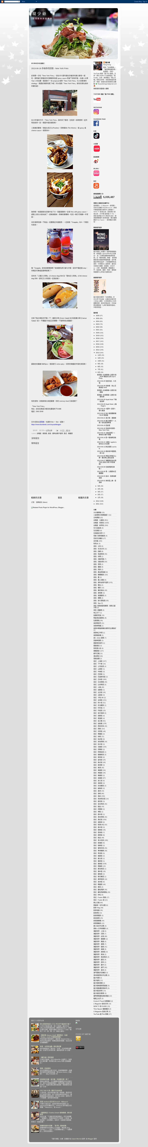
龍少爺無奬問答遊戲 (100, 985)
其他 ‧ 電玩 (97, 585)
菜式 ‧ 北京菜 (98, 692)
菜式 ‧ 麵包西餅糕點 (100, 892)
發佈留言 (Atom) (41, 502)
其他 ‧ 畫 (96, 577)
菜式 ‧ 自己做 (98, 721)
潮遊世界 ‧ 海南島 (99, 952)
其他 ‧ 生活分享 (99, 549)
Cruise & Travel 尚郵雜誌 (102, 1001)
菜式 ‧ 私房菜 (98, 739)
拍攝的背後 (97, 615)
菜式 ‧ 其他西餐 (99, 741)
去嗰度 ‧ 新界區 (99, 525)
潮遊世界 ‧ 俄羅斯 (99, 939)
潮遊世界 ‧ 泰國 (99, 949)
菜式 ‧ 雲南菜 (98, 832)
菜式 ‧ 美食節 (98, 765)
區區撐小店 (97, 648)
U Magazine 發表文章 (101, 1011)
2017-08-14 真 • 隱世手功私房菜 (51, 1090)
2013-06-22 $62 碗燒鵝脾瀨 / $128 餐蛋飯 (106, 414)
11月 (99, 358)
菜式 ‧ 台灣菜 (98, 700)
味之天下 (97, 613)
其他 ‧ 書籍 (97, 567)
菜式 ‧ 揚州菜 (98, 814)
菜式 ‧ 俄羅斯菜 (99, 754)
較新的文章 (36, 498)
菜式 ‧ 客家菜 (98, 757)
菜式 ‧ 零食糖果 (99, 850)
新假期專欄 (97, 921)
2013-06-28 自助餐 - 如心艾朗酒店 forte (106, 386)
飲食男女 (97, 913)
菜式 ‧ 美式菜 (98, 762)
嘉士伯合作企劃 (99, 926)
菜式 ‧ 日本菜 (98, 679)
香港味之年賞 (98, 633)
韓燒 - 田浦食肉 (45, 1068)
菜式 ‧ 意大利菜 (99, 840)
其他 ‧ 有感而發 (99, 554)
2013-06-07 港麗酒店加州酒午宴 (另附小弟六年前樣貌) (106, 462)
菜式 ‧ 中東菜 (98, 671)
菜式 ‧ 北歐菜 (98, 695)
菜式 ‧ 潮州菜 (98, 871)
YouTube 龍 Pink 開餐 (101, 1014)
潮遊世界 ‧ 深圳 (99, 962)
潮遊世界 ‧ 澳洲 (99, 970)
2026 (98, 315)
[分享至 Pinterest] (69, 430)
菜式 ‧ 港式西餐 (99, 817)
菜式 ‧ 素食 (97, 791)
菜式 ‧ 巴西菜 (98, 674)
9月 (99, 364)
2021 (98, 330)
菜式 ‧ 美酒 (97, 767)
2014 (98, 350)
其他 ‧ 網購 (97, 598)
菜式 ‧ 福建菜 (98, 856)
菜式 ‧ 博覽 (97, 812)
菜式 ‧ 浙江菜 (98, 780)
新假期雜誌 (97, 923)
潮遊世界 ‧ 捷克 (99, 959)
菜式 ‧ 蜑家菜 (98, 861)
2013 (98, 352)
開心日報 (97, 902)
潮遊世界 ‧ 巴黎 (99, 934)
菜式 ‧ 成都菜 (98, 716)
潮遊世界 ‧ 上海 (99, 931)
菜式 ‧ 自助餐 (98, 723)
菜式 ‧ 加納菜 (98, 690)
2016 (98, 344)
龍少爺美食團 (98, 983)
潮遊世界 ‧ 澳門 (99, 967)
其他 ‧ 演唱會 (98, 593)
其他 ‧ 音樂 (97, 564)
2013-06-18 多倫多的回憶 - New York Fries (106, 429)
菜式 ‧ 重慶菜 (98, 775)
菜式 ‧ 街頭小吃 (99, 824)
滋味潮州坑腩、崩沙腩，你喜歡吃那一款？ (54, 1079)
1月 (99, 497)
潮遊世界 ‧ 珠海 (99, 954)
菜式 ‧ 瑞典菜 (98, 845)
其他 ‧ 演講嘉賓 (99, 595)
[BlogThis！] (63, 430)
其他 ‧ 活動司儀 (99, 559)
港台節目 (97, 656)
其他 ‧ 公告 (97, 546)
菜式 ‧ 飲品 (97, 837)
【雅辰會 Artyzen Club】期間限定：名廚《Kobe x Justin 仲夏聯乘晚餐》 (53, 1036)
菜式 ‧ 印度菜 (98, 710)
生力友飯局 (97, 528)
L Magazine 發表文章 (101, 1004)
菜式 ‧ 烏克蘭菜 (99, 786)
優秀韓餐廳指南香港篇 (101, 996)
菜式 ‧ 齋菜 (97, 887)
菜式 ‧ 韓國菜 (98, 884)
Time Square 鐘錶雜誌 (101, 1009)
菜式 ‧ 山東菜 (98, 669)
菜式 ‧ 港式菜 (98, 819)
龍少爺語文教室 (99, 993)
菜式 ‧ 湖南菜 (98, 822)
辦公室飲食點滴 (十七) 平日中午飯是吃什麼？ (55, 1024)
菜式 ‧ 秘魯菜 (98, 788)
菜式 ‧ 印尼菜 (98, 708)
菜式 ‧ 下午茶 (98, 664)
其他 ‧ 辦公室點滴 (99, 600)
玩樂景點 (97, 620)
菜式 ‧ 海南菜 (98, 783)
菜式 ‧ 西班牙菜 (99, 726)
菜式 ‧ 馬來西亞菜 (99, 799)
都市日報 (97, 653)
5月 (99, 486)
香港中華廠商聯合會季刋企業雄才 (105, 628)
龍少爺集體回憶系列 (100, 988)
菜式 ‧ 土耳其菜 (99, 666)
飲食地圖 (97, 910)
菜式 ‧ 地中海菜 (99, 713)
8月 (99, 366)
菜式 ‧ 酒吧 (97, 793)
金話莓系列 (97, 623)
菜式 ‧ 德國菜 (98, 866)
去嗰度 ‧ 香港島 (42, 433)
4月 (99, 489)
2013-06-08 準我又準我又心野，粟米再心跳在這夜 (106, 457)
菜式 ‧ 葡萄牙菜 (99, 848)
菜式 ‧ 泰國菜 (98, 778)
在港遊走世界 (98, 533)
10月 (99, 361)
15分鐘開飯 (97, 512)
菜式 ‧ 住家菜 (98, 731)
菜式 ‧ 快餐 (97, 736)
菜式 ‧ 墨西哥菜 (99, 879)
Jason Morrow (77, 1139)
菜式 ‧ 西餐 (97, 729)
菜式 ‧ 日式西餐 (99, 682)
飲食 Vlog (97, 908)
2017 (98, 341)
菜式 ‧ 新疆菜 (98, 843)
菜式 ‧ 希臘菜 (98, 734)
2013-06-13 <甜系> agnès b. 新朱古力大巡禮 (107, 443)
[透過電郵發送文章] (57, 430)
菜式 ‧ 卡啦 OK (98, 697)
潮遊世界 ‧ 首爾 (99, 944)
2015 (98, 347)
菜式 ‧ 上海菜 (98, 661)
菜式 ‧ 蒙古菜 (98, 858)
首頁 (60, 498)
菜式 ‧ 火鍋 (97, 687)
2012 (98, 501)
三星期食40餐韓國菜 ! (101, 515)
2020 (98, 333)
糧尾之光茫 (97, 998)
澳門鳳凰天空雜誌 (100, 972)
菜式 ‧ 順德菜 (98, 835)
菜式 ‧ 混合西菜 (99, 804)
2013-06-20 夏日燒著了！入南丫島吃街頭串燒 (106, 421)
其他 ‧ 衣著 (97, 556)
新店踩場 (97, 918)
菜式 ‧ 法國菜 (98, 747)
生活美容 (97, 530)
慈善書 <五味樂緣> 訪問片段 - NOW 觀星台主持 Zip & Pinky (106, 376)
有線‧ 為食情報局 (99, 536)
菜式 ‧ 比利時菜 (99, 684)
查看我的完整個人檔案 (101, 88)
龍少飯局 (97, 980)
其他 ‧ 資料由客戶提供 (55, 433)
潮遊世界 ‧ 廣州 (99, 965)
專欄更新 (97, 651)
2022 (98, 327)
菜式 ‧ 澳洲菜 (98, 882)
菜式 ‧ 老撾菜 (98, 718)
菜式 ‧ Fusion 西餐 (100, 897)
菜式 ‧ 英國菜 (98, 773)
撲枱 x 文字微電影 (100, 928)
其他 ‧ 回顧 (97, 551)
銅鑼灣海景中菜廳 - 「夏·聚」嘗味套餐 (53, 1126)
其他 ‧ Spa (97, 603)
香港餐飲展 (97, 635)
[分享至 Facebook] (67, 430)
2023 (98, 324)
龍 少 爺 (39, 13)
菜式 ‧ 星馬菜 (98, 760)
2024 (98, 321)
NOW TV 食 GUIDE (100, 1006)
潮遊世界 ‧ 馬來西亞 (100, 957)
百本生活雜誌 (98, 538)
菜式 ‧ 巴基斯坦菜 (99, 677)
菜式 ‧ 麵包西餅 (99, 889)
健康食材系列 (98, 643)
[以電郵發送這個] (61, 430)
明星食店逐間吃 (99, 618)
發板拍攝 (97, 658)
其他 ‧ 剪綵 (97, 569)
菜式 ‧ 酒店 (97, 796)
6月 (99, 372)
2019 (98, 335)
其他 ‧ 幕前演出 (99, 590)
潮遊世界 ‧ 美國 (99, 941)
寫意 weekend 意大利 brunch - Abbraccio (54, 1102)
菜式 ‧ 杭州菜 (98, 744)
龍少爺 (107, 62)
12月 (99, 355)
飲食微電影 (97, 915)
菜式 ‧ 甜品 (97, 806)
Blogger (90, 1139)
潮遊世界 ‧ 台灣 (99, 936)
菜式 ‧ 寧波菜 (98, 853)
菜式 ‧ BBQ (97, 895)
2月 (99, 494)
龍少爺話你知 (98, 991)
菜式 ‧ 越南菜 (98, 830)
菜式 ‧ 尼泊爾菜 (99, 705)
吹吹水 (96, 543)
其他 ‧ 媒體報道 (99, 575)
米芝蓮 (96, 541)
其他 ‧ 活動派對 (99, 561)
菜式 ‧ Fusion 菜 (99, 900)
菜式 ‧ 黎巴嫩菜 (99, 876)
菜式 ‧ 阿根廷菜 (99, 752)
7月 (99, 369)
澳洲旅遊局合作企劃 (100, 975)
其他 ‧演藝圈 (98, 610)
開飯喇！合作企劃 (100, 905)
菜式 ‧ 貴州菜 (98, 827)
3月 (99, 492)
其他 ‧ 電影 (97, 588)
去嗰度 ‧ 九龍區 (99, 520)
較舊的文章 (83, 498)
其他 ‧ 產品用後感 (99, 572)
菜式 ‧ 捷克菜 (98, 801)
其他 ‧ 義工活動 (99, 580)
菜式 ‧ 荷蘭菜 (98, 809)
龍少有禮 (97, 978)
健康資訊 (97, 646)
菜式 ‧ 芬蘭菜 (98, 749)
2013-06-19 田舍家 (103, 425)
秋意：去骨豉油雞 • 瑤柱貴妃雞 (50, 1046)
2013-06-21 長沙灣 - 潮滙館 (106, 418)
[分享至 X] (65, 430)
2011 (98, 504)
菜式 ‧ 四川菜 (98, 703)
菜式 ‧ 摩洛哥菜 (99, 869)
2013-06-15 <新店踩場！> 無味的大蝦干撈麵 (106, 433)
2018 (98, 338)
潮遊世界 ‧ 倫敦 (99, 947)
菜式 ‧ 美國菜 (68, 433)
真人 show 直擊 (99, 638)
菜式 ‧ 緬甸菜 (98, 874)
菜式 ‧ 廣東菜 (98, 864)
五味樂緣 (97, 517)
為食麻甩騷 (97, 626)
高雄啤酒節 (97, 640)
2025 (98, 318)
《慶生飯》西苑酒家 (47, 1057)
